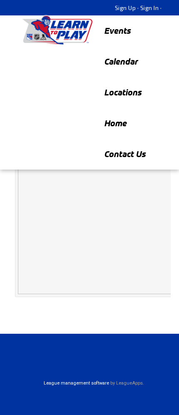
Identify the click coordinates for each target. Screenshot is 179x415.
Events (117, 30)
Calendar (121, 61)
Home (115, 123)
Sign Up (125, 7)
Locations (123, 92)
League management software (76, 383)
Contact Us (125, 154)
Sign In (149, 7)
